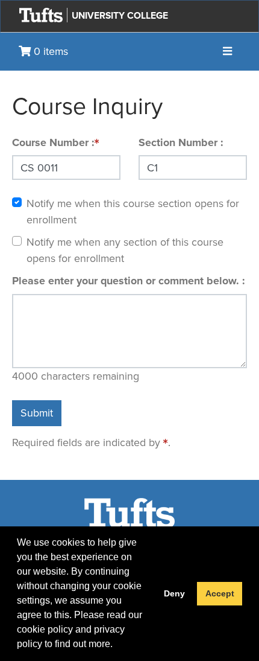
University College (120, 15)
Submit (36, 413)
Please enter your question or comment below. (127, 281)
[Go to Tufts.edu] (41, 15)
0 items (49, 51)
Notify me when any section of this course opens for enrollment (125, 250)
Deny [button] (174, 593)
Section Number (179, 142)
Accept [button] (219, 593)
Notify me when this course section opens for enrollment (133, 212)
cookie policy (45, 629)
